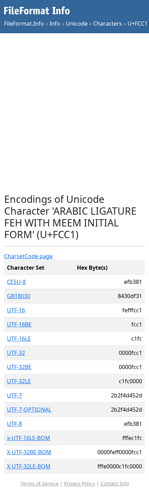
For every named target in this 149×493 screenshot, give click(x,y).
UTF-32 (16, 353)
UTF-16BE (19, 324)
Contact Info (114, 483)
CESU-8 (16, 282)
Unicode (77, 23)
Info (55, 23)
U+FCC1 (138, 23)
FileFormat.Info (24, 23)
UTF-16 (16, 310)
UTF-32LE (19, 381)
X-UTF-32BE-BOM (29, 452)
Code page (39, 256)
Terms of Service (39, 483)
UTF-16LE (19, 338)
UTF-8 (14, 424)
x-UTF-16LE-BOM (28, 438)
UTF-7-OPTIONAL (29, 409)
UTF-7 (14, 395)
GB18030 (18, 296)
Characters (107, 23)
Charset (14, 256)
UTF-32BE (19, 367)
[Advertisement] (74, 113)
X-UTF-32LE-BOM (29, 466)
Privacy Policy (79, 483)
